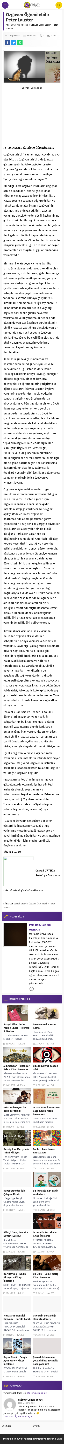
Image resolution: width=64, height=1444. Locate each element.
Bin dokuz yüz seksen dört (45, 1067)
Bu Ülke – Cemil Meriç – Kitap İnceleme (46, 1275)
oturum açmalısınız (37, 1393)
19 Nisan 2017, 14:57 (26, 1403)
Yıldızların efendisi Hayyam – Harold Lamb (17, 1317)
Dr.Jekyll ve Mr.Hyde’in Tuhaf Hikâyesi (16, 1151)
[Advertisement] (32, 113)
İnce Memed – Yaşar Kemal (44, 1026)
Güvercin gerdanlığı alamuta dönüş (44, 1317)
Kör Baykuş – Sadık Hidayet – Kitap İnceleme (14, 1277)
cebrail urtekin (21, 904)
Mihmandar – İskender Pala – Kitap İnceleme (16, 1067)
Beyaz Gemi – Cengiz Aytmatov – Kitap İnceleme (15, 1361)
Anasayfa (10, 25)
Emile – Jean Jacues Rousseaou (44, 1151)
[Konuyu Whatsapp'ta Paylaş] (20, 42)
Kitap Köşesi (22, 25)
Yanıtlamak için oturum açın (17, 1416)
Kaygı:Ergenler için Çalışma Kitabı (14, 1192)
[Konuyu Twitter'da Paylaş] (13, 42)
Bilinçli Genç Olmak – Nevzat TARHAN (15, 1234)
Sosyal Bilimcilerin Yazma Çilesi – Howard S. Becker (16, 1028)
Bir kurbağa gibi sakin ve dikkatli (45, 1192)
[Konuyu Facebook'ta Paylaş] (7, 42)
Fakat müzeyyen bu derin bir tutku (14, 1109)
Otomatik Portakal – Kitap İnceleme (44, 1234)
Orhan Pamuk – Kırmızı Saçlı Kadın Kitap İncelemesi (46, 1111)
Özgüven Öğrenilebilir (39, 904)
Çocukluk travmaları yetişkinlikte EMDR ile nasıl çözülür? (45, 1361)
